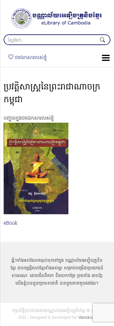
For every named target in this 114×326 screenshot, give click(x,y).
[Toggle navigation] (104, 58)
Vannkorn (87, 318)
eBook (11, 223)
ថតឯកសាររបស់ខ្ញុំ (30, 57)
